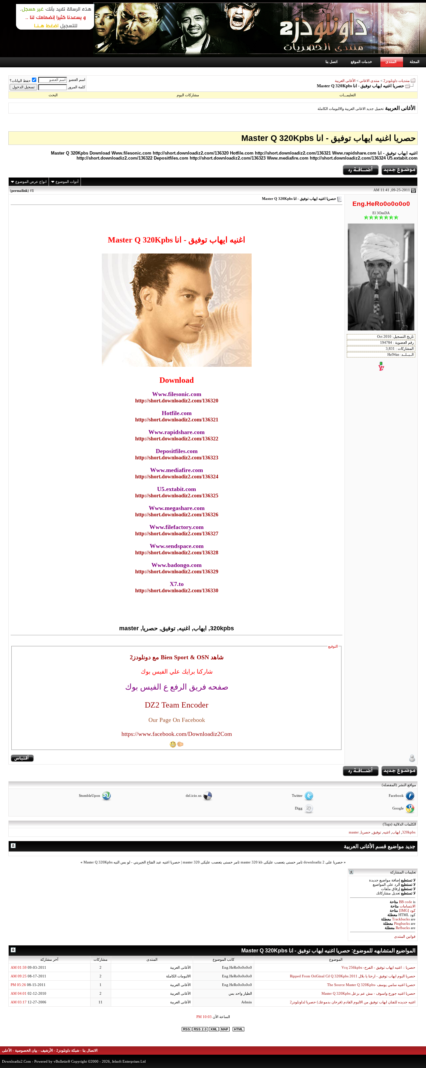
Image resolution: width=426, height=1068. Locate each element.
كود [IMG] (407, 910)
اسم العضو (77, 80)
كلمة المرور (76, 87)
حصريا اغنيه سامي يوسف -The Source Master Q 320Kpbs (371, 985)
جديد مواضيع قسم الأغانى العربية (379, 846)
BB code (405, 902)
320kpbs (408, 832)
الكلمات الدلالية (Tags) (399, 824)
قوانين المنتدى (404, 936)
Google (398, 808)
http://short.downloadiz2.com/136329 (176, 571)
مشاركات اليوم (188, 95)
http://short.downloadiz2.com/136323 (176, 457)
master (354, 832)
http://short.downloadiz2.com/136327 (176, 533)
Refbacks (403, 928)
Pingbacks (402, 923)
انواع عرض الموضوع (31, 182)
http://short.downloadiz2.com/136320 (176, 400)
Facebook (396, 796)
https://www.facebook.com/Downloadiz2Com (176, 734)
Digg (299, 808)
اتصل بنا (331, 62)
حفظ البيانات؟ (20, 81)
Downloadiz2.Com (16, 1061)
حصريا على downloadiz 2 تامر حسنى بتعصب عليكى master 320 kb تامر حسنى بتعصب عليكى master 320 (263, 862)
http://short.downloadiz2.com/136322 (176, 438)
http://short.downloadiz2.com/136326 (176, 514)
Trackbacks (401, 919)
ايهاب (396, 832)
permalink (19, 191)
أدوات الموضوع (67, 182)
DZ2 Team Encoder (176, 705)
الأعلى (7, 1050)
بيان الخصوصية (26, 1050)
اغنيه (386, 832)
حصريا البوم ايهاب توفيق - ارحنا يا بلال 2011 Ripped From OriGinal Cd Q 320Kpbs (352, 976)
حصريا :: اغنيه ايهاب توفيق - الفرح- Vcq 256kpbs (378, 967)
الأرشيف (47, 1050)
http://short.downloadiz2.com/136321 (176, 419)
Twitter (297, 796)
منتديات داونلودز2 (396, 81)
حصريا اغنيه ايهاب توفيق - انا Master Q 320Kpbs (328, 138)
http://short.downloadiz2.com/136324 (176, 476)
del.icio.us (193, 796)
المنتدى (390, 62)
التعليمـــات (347, 95)
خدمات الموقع (361, 62)
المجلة (414, 62)
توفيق (376, 832)
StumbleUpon (89, 796)
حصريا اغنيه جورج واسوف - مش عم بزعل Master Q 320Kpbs (368, 993)
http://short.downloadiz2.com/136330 (176, 590)
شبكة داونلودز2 (67, 1050)
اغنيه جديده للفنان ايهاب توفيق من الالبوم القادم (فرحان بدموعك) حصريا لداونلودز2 (352, 1002)
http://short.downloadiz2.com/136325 (176, 495)
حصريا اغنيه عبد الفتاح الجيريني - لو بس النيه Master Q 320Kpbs (132, 862)
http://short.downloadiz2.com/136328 (176, 552)
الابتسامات (407, 906)
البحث (53, 95)
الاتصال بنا (90, 1050)
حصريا (365, 832)
